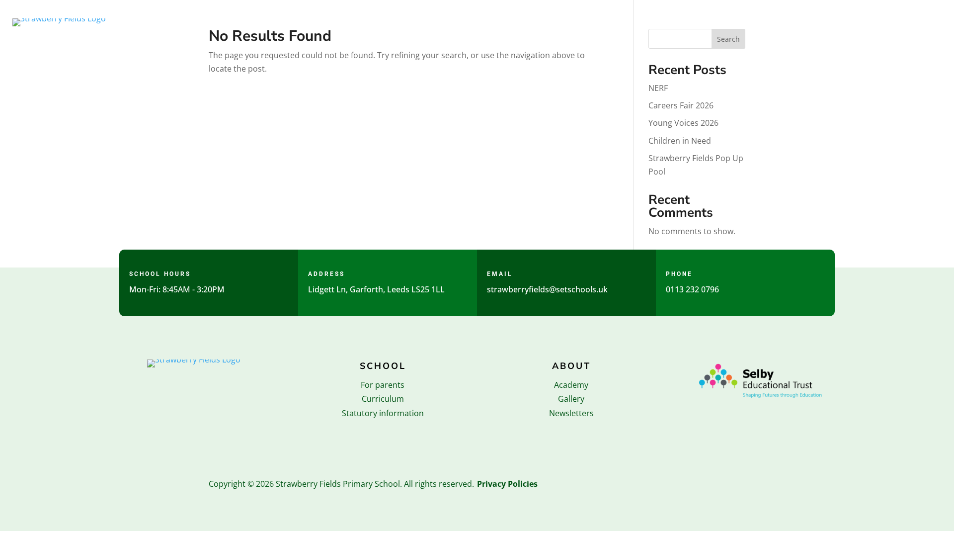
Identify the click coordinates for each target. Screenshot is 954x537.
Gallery (571, 398)
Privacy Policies (507, 483)
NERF (658, 88)
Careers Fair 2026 (681, 105)
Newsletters (571, 413)
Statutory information (383, 413)
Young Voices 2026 (683, 122)
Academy (571, 384)
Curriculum (383, 398)
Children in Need (679, 140)
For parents (382, 384)
